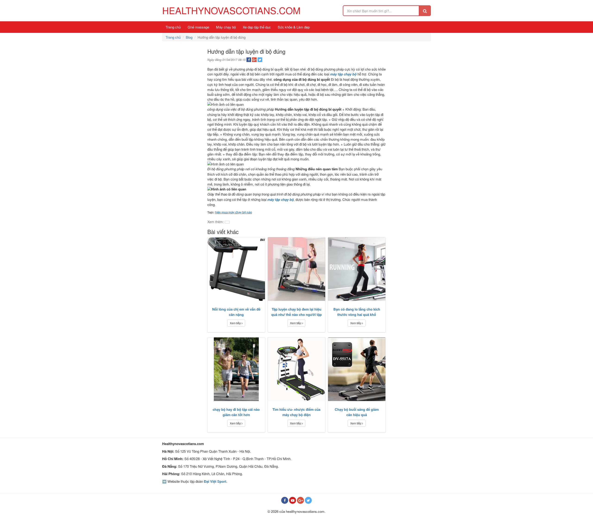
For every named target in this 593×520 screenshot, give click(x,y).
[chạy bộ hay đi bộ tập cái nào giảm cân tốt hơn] (236, 369)
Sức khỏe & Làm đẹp (294, 27)
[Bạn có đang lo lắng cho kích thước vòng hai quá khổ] (356, 269)
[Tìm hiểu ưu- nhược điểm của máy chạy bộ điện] (296, 369)
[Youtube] (292, 500)
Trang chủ (173, 27)
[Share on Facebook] (248, 59)
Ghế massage (198, 27)
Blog (189, 37)
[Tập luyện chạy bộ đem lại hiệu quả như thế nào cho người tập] (296, 269)
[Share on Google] (254, 59)
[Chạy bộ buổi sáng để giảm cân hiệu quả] (356, 369)
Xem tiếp (236, 323)
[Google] (300, 500)
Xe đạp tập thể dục (257, 27)
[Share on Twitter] (260, 59)
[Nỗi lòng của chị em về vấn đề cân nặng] (236, 269)
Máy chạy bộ (226, 27)
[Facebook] (284, 500)
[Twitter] (308, 500)
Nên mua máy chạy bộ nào (233, 212)
